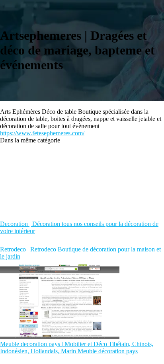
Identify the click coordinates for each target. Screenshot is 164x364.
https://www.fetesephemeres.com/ (42, 133)
